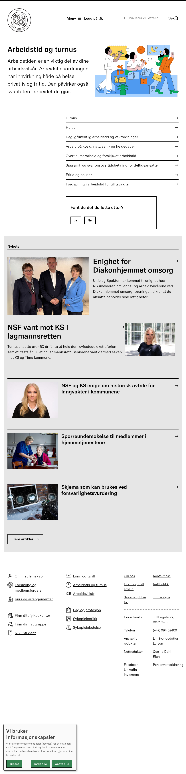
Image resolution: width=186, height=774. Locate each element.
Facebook (131, 665)
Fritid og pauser (79, 174)
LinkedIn (130, 669)
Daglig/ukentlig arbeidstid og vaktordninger (102, 137)
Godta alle (62, 764)
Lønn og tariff (84, 576)
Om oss (129, 576)
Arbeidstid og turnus (90, 585)
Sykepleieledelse (87, 627)
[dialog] (40, 747)
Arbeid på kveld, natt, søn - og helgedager (100, 146)
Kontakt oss (162, 576)
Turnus (71, 118)
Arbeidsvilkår (83, 593)
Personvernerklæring (168, 665)
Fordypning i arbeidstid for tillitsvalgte (97, 184)
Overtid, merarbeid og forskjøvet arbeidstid (101, 155)
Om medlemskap (29, 576)
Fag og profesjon (87, 610)
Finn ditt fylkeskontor (32, 615)
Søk (171, 18)
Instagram (131, 674)
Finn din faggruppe (30, 624)
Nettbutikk (161, 584)
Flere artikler (22, 539)
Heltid (71, 127)
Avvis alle (40, 764)
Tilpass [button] (14, 764)
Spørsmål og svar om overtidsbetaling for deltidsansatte (112, 165)
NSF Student (25, 633)
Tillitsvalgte (161, 597)
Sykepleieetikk (85, 618)
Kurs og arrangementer (34, 599)
